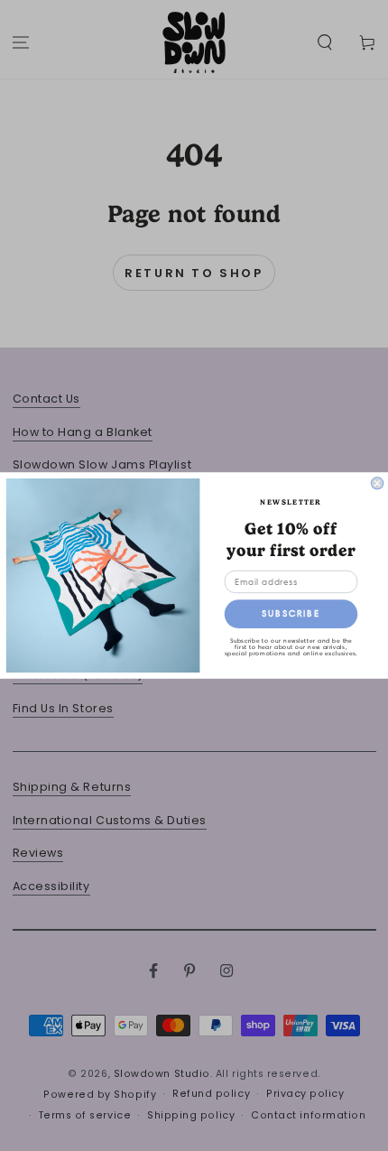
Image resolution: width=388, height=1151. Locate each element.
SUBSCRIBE (291, 613)
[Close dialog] (377, 483)
